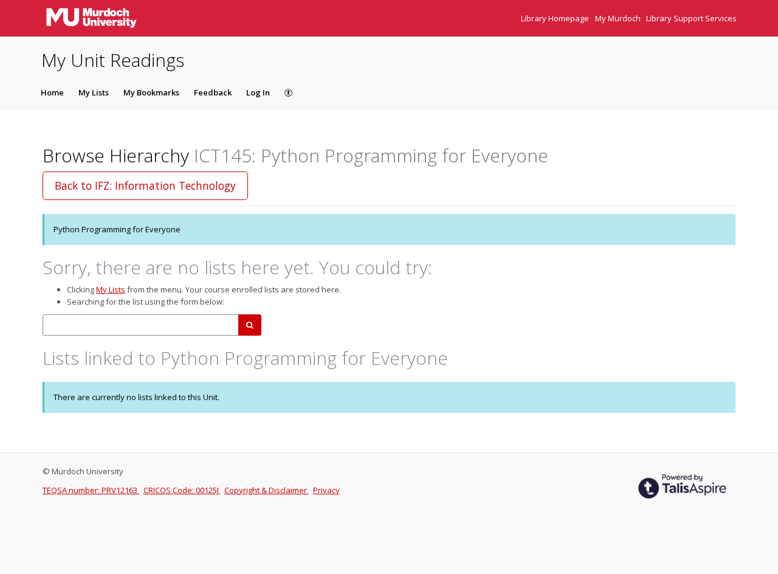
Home (52, 92)
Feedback (213, 92)
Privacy (326, 490)
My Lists (93, 92)
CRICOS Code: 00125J (182, 490)
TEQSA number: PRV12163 (91, 490)
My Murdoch (618, 18)
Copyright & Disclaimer (266, 490)
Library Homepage (556, 18)
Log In (258, 92)
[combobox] (141, 325)
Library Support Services (691, 18)
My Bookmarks (151, 92)
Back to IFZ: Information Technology (145, 185)
